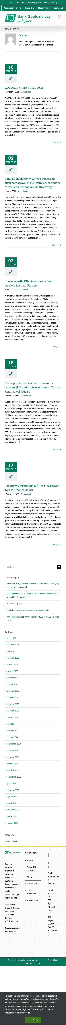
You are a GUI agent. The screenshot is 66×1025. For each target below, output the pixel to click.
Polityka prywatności (16, 960)
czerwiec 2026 (12, 645)
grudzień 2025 (12, 678)
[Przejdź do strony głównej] (11, 2)
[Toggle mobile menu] (59, 16)
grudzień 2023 (12, 770)
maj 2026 (10, 651)
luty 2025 (10, 724)
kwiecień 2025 (12, 711)
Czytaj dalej (56, 142)
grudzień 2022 (12, 803)
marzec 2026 (12, 664)
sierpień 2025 (12, 697)
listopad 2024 (12, 737)
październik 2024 (13, 744)
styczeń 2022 (12, 823)
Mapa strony (32, 960)
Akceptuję (33, 1020)
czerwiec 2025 (12, 704)
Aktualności (26, 92)
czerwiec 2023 (12, 790)
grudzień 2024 (12, 730)
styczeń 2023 (12, 797)
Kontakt (30, 860)
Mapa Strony (32, 900)
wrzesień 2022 (12, 810)
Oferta (29, 877)
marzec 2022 (12, 816)
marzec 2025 (12, 717)
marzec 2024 (12, 763)
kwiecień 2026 (12, 658)
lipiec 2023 (11, 783)
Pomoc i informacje (31, 892)
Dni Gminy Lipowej (14, 603)
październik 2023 (13, 777)
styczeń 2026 (12, 671)
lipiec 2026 (11, 638)
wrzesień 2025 (12, 691)
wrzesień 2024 (12, 750)
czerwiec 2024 (12, 757)
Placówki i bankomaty (32, 869)
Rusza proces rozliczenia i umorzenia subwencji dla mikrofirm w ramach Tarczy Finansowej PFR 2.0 (32, 387)
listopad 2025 (12, 684)
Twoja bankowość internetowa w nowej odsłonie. (28, 610)
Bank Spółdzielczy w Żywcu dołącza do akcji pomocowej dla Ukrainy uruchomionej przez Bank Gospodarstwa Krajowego (33, 183)
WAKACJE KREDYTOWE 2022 (24, 87)
